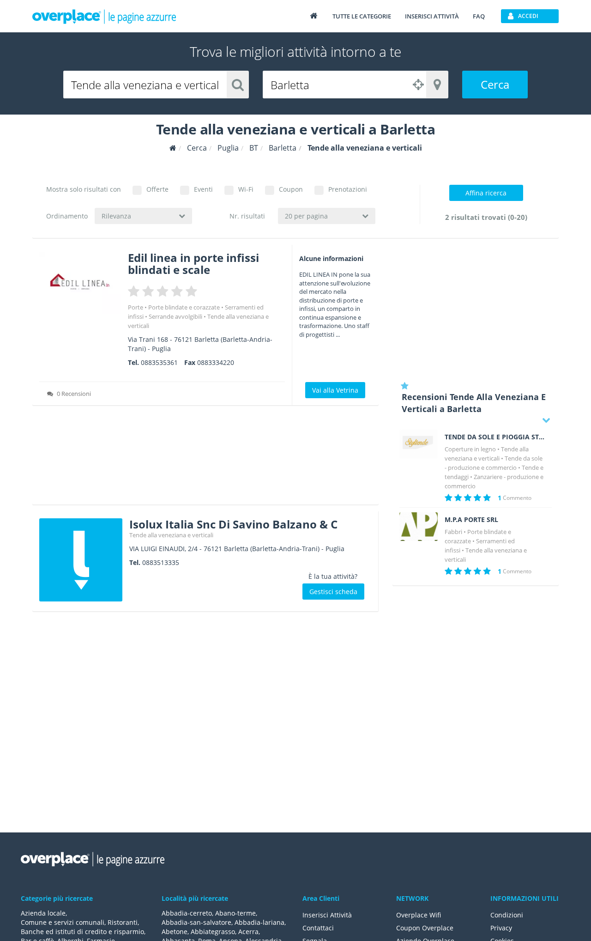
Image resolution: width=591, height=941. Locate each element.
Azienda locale (43, 913)
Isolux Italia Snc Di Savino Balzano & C (233, 524)
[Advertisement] (205, 458)
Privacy (501, 927)
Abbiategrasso (213, 931)
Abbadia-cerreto (187, 913)
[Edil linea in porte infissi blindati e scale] (80, 283)
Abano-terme (235, 913)
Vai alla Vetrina (335, 390)
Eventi (203, 189)
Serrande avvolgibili (175, 316)
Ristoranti (123, 922)
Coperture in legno (470, 449)
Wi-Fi (245, 189)
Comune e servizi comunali (62, 922)
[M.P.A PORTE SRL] (418, 526)
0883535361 (159, 362)
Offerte (157, 189)
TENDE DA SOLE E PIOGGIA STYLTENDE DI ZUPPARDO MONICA (495, 437)
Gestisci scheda (333, 591)
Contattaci (318, 927)
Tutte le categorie (361, 16)
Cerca (495, 84)
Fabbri (453, 532)
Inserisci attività (432, 16)
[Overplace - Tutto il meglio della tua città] (314, 15)
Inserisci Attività (327, 915)
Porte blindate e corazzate (184, 307)
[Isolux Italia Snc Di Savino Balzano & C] (80, 559)
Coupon (291, 189)
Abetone (174, 931)
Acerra (248, 931)
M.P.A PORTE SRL (471, 520)
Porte (135, 307)
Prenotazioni (347, 189)
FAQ (479, 16)
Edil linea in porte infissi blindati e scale (193, 263)
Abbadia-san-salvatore (196, 922)
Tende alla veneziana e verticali (171, 535)
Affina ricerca (486, 192)
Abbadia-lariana (259, 922)
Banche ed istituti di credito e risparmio (82, 931)
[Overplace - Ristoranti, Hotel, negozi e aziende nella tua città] (104, 16)
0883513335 (160, 562)
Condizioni (506, 915)
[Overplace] (172, 148)
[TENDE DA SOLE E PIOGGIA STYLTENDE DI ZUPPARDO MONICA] (418, 444)
